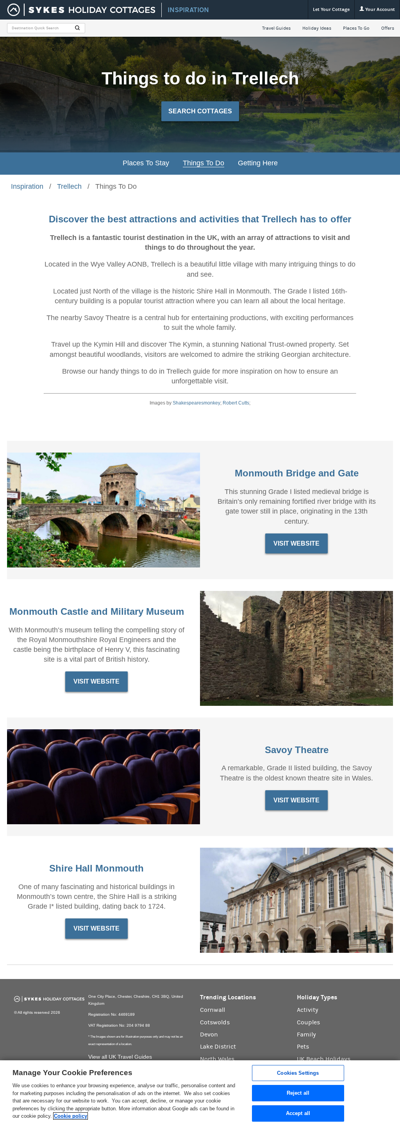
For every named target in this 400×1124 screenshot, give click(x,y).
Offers (387, 28)
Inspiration (27, 186)
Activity (307, 1009)
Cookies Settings (298, 1073)
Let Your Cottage (331, 9)
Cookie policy (70, 1116)
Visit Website (296, 543)
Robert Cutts (236, 403)
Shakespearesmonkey (196, 403)
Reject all (298, 1093)
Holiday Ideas (316, 28)
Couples (308, 1022)
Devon (209, 1034)
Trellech (69, 186)
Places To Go (356, 28)
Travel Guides (276, 28)
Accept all (298, 1113)
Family (306, 1034)
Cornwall (212, 1009)
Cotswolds (215, 1022)
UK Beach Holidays (323, 1059)
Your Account (379, 9)
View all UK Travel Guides (120, 1057)
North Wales (217, 1059)
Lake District (218, 1046)
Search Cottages (200, 111)
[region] (200, 1092)
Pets (303, 1046)
